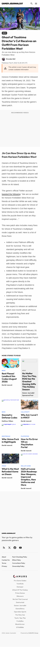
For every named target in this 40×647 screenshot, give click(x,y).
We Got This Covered (20, 599)
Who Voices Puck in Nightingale (10, 440)
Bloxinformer (20, 624)
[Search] (31, 3)
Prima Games (20, 593)
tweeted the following (11, 194)
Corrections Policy (18, 563)
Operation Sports (20, 612)
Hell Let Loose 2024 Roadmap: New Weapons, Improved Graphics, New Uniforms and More (29, 476)
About (4, 557)
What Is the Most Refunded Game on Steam (10, 471)
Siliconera (20, 596)
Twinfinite (20, 584)
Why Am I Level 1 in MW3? (29, 416)
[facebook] (15, 547)
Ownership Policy (18, 566)
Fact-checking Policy (19, 557)
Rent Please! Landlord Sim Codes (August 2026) (9, 377)
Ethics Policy (16, 560)
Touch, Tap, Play (20, 618)
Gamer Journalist (20, 606)
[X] (9, 547)
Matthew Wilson (7, 421)
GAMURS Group (33, 633)
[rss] (4, 547)
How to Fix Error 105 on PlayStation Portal (29, 443)
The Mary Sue (20, 615)
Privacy (4, 566)
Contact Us (6, 560)
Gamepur (20, 587)
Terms (4, 563)
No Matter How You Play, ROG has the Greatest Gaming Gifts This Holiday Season (29, 381)
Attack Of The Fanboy (20, 590)
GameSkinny (20, 609)
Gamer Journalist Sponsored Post (28, 394)
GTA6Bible (20, 627)
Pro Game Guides (20, 581)
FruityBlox (20, 621)
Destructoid (20, 602)
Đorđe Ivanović (7, 385)
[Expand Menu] (36, 3)
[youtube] (20, 547)
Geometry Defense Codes (9, 416)
